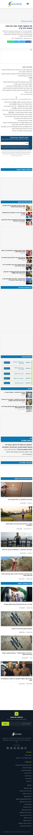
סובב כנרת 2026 (27, 818)
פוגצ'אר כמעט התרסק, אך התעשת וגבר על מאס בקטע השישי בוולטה (13, 251)
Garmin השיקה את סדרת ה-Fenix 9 (22, 629)
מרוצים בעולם (26, 21)
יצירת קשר (28, 781)
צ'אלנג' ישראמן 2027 (26, 810)
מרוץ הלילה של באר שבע (25, 815)
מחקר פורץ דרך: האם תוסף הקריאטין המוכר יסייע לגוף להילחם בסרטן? (13, 407)
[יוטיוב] (14, 748)
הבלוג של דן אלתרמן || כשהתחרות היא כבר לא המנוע (17, 549)
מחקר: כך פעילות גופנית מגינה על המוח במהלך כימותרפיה (19, 524)
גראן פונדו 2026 (27, 796)
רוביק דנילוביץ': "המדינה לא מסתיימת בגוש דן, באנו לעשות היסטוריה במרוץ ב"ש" (13, 279)
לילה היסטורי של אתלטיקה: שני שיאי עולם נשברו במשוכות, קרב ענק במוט (13, 220)
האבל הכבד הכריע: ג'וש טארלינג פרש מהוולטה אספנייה (13, 213)
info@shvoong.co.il (15, 155)
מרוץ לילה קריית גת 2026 (25, 791)
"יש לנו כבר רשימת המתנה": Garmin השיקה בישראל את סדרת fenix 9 (17, 653)
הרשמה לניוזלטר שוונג (26, 770)
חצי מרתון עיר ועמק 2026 (25, 802)
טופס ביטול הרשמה (27, 768)
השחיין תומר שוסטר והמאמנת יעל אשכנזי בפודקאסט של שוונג (16, 679)
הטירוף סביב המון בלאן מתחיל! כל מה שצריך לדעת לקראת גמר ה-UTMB (14, 272)
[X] (18, 748)
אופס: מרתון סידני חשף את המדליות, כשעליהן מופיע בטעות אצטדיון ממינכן (14, 206)
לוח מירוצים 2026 (27, 807)
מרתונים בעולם (28, 804)
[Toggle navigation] (28, 4)
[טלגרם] (21, 748)
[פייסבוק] (25, 748)
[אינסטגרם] (7, 748)
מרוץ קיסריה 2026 (27, 794)
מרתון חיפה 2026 (27, 820)
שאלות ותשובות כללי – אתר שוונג (23, 758)
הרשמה (5, 724)
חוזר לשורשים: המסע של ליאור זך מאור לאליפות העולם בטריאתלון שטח (16, 574)
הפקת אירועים (28, 755)
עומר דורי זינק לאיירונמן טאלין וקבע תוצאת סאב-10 (18, 604)
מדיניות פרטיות (27, 773)
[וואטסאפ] (11, 748)
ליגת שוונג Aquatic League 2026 (23, 799)
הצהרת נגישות (28, 776)
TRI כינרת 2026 (27, 788)
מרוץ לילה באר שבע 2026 (25, 812)
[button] (28, 42)
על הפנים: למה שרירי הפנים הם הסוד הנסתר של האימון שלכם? (13, 258)
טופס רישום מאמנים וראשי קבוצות (23, 765)
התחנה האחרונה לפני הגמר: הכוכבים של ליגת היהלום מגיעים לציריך (14, 265)
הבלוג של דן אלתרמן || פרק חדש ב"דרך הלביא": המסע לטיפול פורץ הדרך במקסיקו (13, 400)
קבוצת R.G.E (28, 778)
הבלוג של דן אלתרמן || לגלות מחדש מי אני (20, 499)
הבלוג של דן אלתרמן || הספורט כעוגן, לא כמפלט (14, 393)
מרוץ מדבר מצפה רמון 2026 (25, 823)
